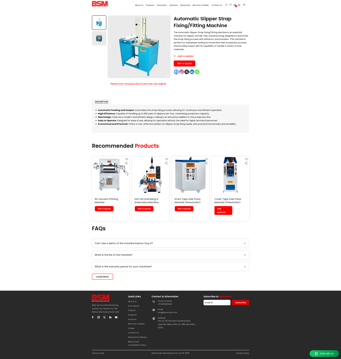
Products (150, 5)
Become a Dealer (201, 5)
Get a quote (184, 63)
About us (132, 301)
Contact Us (217, 5)
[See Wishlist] (231, 5)
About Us (139, 5)
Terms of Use (98, 353)
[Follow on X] (104, 317)
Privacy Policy (242, 353)
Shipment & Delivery (137, 337)
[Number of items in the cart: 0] (240, 5)
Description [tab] (101, 101)
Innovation (162, 5)
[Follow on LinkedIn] (110, 317)
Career (131, 328)
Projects (132, 310)
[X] (186, 72)
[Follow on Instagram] (98, 317)
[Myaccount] (244, 5)
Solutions (173, 5)
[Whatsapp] (197, 72)
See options (221, 210)
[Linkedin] (192, 72)
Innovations (133, 306)
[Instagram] (181, 72)
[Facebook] (176, 72)
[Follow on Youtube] (116, 317)
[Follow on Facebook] (92, 317)
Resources (185, 5)
